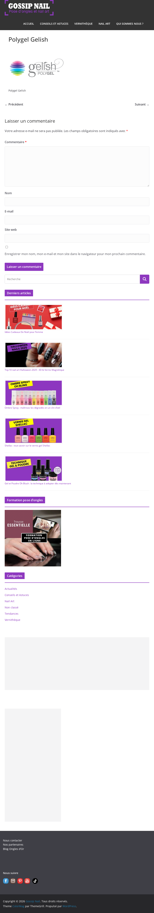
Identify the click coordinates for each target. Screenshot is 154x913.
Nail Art (104, 23)
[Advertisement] (77, 663)
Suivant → (142, 104)
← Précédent (14, 104)
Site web (11, 230)
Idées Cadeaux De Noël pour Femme (24, 332)
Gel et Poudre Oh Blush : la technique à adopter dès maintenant (38, 483)
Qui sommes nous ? (129, 23)
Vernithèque (83, 23)
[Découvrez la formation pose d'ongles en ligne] (33, 512)
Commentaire (16, 142)
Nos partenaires (13, 844)
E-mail (9, 211)
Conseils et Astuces (54, 23)
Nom (8, 193)
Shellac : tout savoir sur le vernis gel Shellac (27, 445)
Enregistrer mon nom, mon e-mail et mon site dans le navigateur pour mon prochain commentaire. (75, 254)
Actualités (11, 589)
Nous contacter (12, 840)
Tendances (11, 613)
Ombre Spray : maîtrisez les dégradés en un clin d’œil (32, 407)
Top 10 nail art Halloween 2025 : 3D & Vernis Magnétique (34, 369)
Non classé (11, 607)
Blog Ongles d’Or (13, 849)
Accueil (28, 23)
